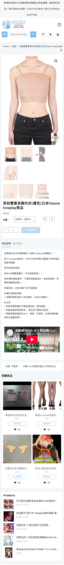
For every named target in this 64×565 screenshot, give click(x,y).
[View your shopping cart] (58, 34)
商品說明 (6, 243)
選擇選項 (17, 424)
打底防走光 (50, 366)
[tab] (7, 243)
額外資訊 (17, 243)
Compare (52, 218)
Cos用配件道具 (36, 366)
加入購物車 (31, 230)
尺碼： (6, 220)
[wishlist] (15, 429)
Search (33, 34)
